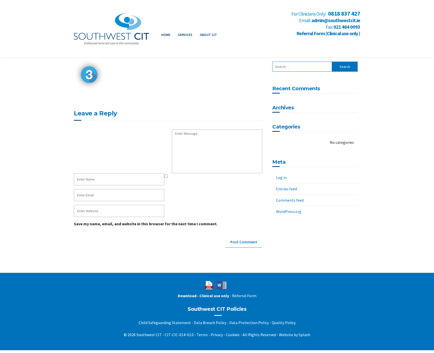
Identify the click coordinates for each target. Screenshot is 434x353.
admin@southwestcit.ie (335, 20)
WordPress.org (288, 211)
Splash (304, 334)
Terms (202, 334)
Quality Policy (284, 322)
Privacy (217, 334)
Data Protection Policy (249, 322)
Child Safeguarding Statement (165, 322)
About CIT (208, 34)
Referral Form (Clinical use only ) (328, 33)
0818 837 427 (344, 13)
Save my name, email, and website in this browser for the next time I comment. (146, 223)
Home (165, 34)
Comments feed (290, 200)
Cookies (233, 334)
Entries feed (286, 188)
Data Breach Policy (210, 322)
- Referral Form (217, 295)
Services (185, 34)
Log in (281, 177)
